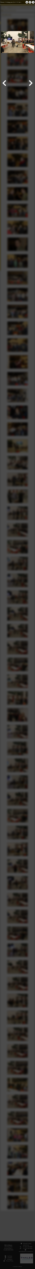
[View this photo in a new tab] (30, 2)
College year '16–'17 (11, 2)
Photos (2, 2)
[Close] (33, 2)
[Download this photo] (27, 2)
